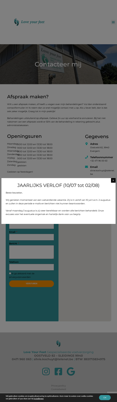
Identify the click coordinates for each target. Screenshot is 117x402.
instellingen (39, 399)
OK (104, 397)
